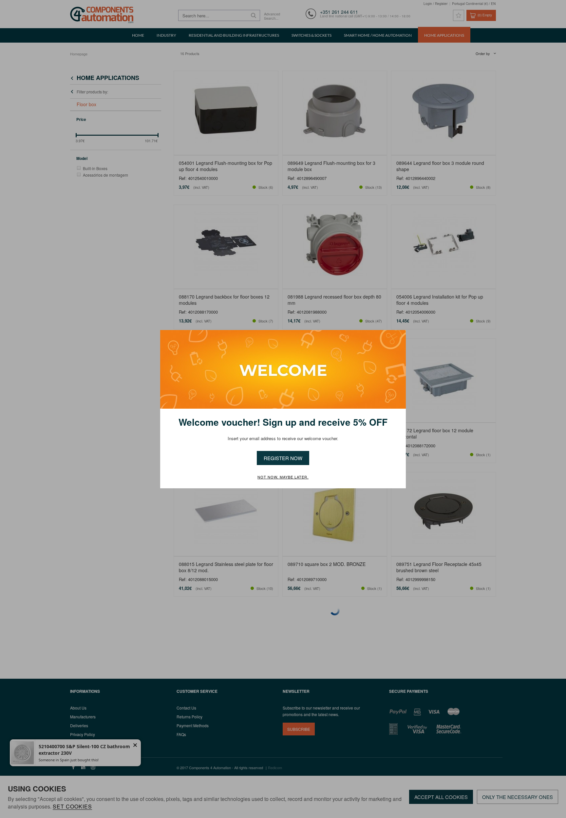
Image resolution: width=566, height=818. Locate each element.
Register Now (283, 458)
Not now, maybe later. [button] (283, 477)
